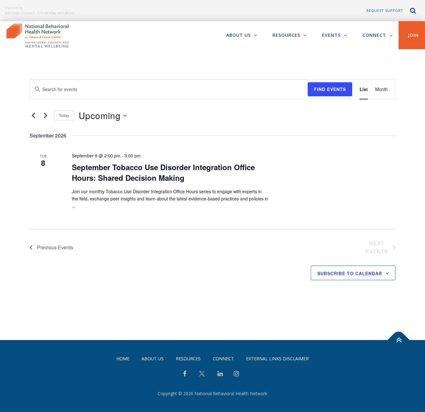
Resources (286, 35)
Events (331, 35)
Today (64, 115)
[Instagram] (236, 374)
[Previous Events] (33, 115)
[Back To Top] (399, 340)
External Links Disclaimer (277, 359)
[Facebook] (184, 374)
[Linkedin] (220, 374)
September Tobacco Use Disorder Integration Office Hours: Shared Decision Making (163, 172)
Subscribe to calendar (349, 273)
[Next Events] (45, 115)
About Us (238, 35)
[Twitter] (202, 376)
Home (122, 359)
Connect (374, 35)
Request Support (385, 10)
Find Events (330, 89)
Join (413, 35)
